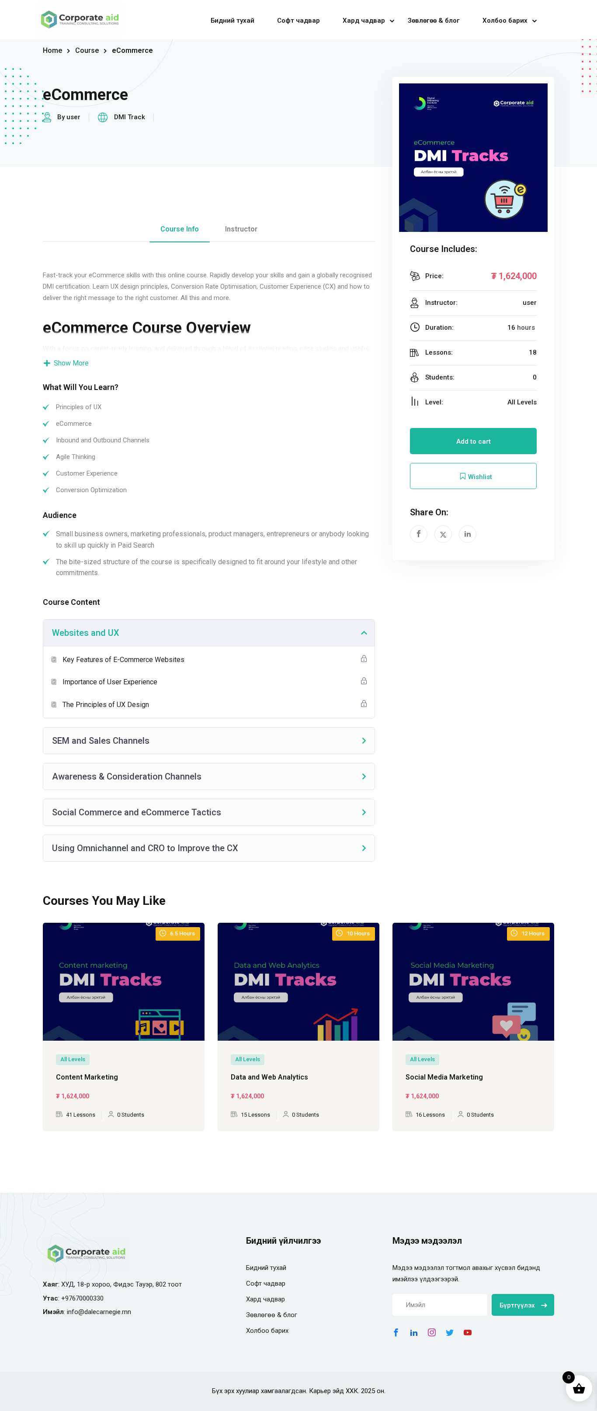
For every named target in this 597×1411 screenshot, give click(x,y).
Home (52, 50)
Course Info (179, 229)
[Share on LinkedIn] (467, 534)
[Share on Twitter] (443, 534)
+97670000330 (82, 1298)
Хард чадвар (364, 20)
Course (87, 50)
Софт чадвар (298, 20)
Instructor (241, 229)
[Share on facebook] (418, 534)
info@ (75, 1312)
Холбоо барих (505, 20)
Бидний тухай (232, 20)
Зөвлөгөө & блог (434, 20)
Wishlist (479, 477)
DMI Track (129, 117)
